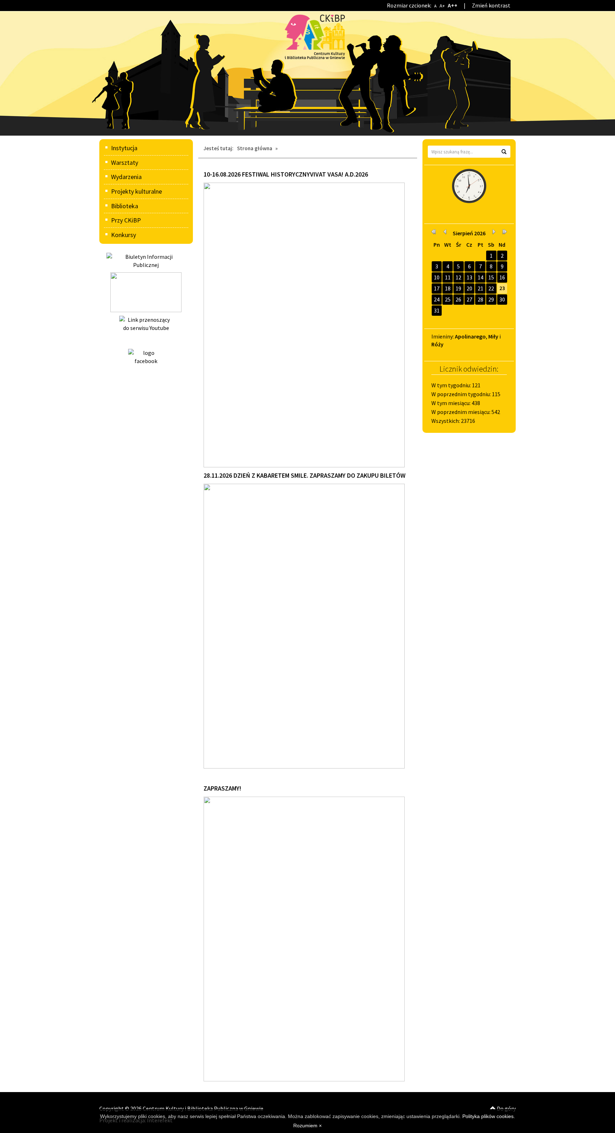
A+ (442, 5)
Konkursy (123, 235)
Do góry (506, 1108)
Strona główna (254, 148)
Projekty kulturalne (136, 191)
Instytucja (124, 148)
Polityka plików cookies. (488, 1116)
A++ (452, 5)
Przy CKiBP (126, 220)
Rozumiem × (307, 1125)
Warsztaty (124, 162)
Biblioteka (124, 206)
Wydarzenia (126, 177)
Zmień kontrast (491, 5)
